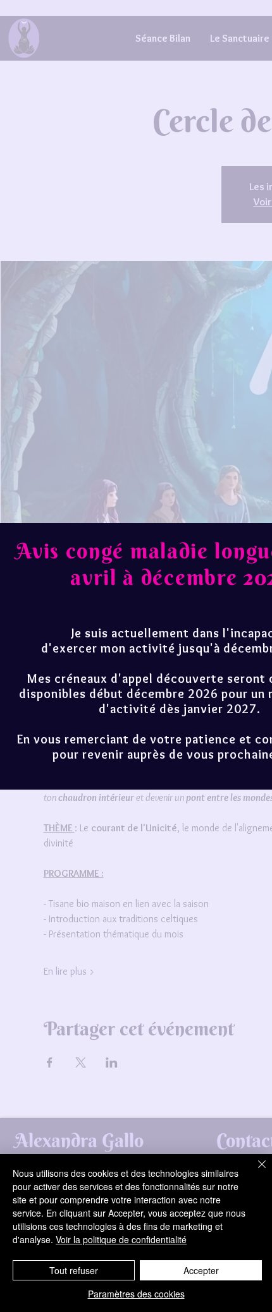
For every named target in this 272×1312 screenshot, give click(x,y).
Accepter (201, 1270)
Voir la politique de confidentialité (121, 1239)
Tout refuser (73, 1270)
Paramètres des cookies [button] (136, 1293)
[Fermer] (254, 1172)
